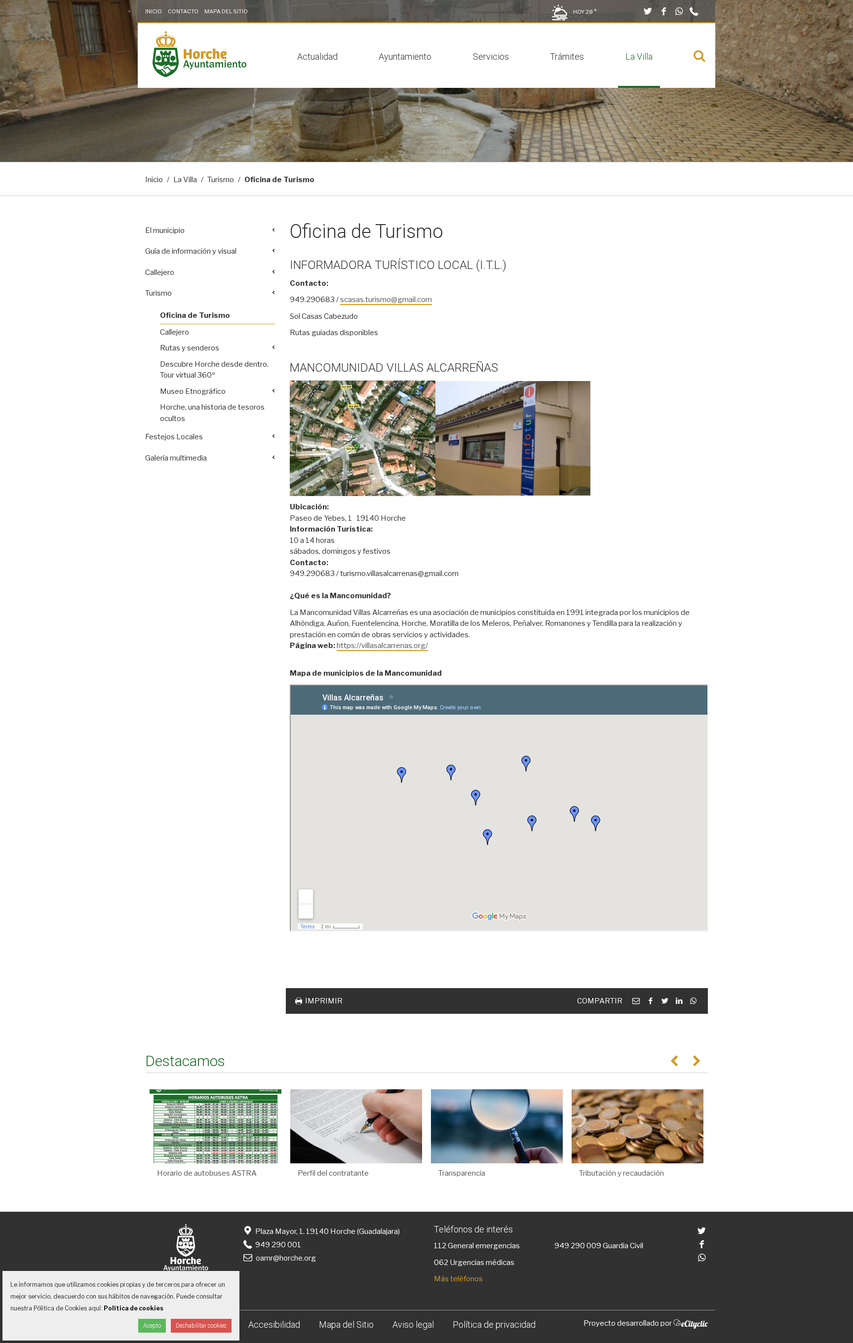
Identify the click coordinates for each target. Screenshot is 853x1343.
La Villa (639, 56)
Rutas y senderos (189, 348)
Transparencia (461, 1173)
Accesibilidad (274, 1324)
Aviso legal (413, 1324)
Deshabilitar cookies (201, 1325)
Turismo (220, 179)
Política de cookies (133, 1308)
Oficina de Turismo (195, 315)
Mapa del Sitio (226, 11)
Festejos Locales (174, 436)
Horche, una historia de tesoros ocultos (212, 413)
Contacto (183, 11)
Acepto (152, 1325)
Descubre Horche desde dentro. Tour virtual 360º (214, 370)
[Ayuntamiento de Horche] (199, 74)
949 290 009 (577, 1245)
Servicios (491, 56)
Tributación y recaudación (621, 1173)
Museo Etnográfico (193, 391)
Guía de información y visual (190, 251)
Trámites (567, 56)
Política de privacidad (494, 1324)
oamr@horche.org (286, 1258)
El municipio (165, 230)
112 (440, 1245)
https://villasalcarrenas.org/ (382, 645)
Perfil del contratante (333, 1173)
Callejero (159, 272)
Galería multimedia (176, 458)
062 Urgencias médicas (474, 1262)
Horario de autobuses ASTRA (207, 1173)
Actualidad (317, 56)
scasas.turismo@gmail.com (386, 299)
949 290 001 (277, 1244)
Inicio (153, 11)
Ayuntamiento (405, 56)
